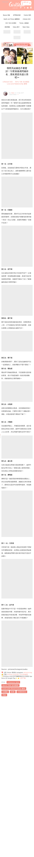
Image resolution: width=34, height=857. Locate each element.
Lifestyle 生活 (26, 19)
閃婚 (4, 695)
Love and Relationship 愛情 (17, 84)
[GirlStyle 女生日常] (17, 5)
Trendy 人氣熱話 (24, 23)
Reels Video (26, 27)
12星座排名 (22, 692)
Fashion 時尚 (27, 15)
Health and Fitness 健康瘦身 (12, 19)
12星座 (5, 692)
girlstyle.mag (28, 672)
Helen (13, 93)
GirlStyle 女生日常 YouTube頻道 (17, 674)
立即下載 (23, 678)
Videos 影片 (16, 27)
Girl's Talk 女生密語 (10, 23)
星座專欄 (7, 27)
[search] (31, 6)
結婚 (12, 692)
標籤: (3, 682)
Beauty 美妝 (6, 15)
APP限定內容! (17, 15)
